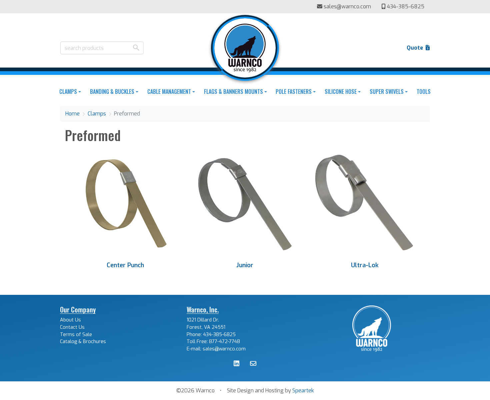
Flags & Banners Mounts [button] (233, 92)
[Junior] (245, 203)
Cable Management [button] (169, 92)
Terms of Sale (76, 334)
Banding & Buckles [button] (112, 92)
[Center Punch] (125, 203)
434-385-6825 (405, 6)
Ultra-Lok (365, 265)
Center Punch (125, 265)
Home (72, 113)
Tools (424, 92)
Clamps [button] (68, 92)
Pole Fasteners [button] (294, 92)
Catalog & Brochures (83, 341)
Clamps (97, 113)
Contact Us (72, 327)
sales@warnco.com (347, 6)
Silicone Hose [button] (341, 92)
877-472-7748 (224, 341)
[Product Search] (136, 48)
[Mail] (253, 364)
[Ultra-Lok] (365, 203)
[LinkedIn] (236, 364)
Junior (244, 265)
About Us (70, 320)
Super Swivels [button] (387, 92)
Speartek (303, 390)
